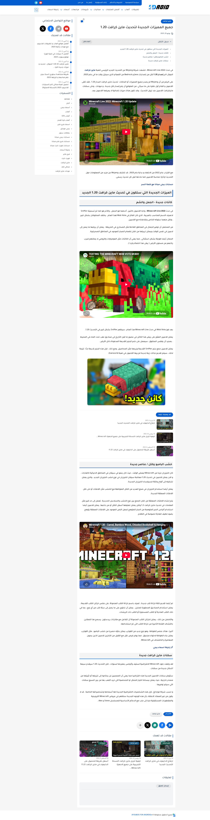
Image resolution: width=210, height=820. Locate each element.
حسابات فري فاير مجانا (61, 142)
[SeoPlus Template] (174, 815)
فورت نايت (66, 159)
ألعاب (127, 10)
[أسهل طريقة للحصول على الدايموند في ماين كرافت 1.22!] (165, 451)
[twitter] (43, 29)
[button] (162, 725)
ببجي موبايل (65, 129)
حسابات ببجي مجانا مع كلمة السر (157, 185)
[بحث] (36, 10)
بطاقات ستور (64, 133)
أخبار (68, 103)
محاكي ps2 (66, 167)
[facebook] (51, 29)
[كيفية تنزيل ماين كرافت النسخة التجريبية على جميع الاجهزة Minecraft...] (165, 438)
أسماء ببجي (65, 108)
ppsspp (67, 99)
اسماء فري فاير (64, 125)
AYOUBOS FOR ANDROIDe (142, 815)
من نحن (80, 3)
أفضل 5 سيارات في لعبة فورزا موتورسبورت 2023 (56, 55)
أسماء (67, 10)
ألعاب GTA (66, 116)
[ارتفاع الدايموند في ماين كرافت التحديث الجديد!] (165, 424)
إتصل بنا (89, 3)
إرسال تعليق (163, 786)
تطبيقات (135, 10)
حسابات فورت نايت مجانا (60, 146)
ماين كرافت (167, 21)
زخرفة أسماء (65, 150)
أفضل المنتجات (112, 10)
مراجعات (75, 10)
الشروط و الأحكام (116, 3)
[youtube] (40, 2)
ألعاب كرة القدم (64, 120)
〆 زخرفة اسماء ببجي (163, 648)
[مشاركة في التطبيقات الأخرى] (140, 725)
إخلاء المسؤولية (101, 3)
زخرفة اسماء (53, 10)
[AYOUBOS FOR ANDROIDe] (159, 7)
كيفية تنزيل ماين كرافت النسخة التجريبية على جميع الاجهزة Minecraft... (125, 437)
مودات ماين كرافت (62, 171)
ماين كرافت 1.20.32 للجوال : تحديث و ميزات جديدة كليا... (54, 65)
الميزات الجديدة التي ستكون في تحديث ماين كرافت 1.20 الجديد (144, 49)
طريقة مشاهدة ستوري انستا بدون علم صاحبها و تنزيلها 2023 (54, 76)
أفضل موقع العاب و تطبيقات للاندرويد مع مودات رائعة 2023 (53, 45)
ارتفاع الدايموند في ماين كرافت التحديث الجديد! (136, 423)
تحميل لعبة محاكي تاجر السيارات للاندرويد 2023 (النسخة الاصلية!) (55, 86)
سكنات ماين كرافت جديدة (158, 61)
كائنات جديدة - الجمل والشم (157, 53)
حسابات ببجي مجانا (62, 137)
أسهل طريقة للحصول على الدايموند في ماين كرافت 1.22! (132, 450)
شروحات (85, 10)
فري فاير (66, 154)
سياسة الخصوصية (132, 3)
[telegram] (36, 2)
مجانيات (97, 10)
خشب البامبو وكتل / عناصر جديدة (155, 57)
